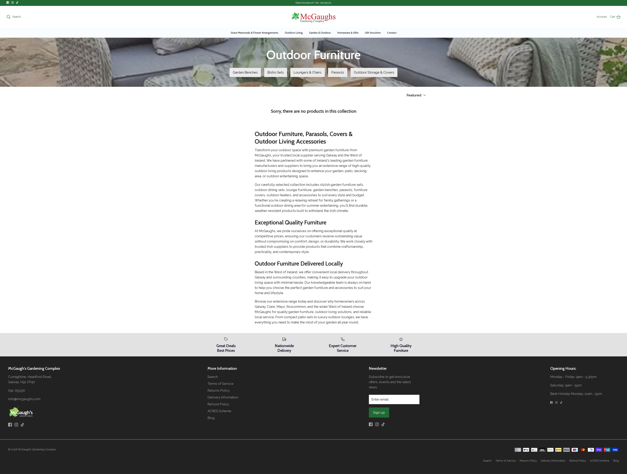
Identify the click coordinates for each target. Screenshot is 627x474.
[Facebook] (8, 2)
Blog (211, 418)
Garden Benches (245, 72)
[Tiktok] (17, 2)
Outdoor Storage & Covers (374, 72)
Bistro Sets (275, 72)
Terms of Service (220, 384)
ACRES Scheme (219, 411)
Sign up (379, 412)
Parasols (337, 72)
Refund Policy (218, 404)
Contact (391, 32)
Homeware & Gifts (347, 32)
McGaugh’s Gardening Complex (37, 449)
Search (213, 377)
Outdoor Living (294, 32)
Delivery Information (223, 397)
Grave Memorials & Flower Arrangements (254, 32)
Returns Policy (219, 390)
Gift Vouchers (373, 32)
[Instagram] (12, 2)
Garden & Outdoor (320, 32)
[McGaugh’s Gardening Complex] (313, 17)
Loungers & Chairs (308, 72)
